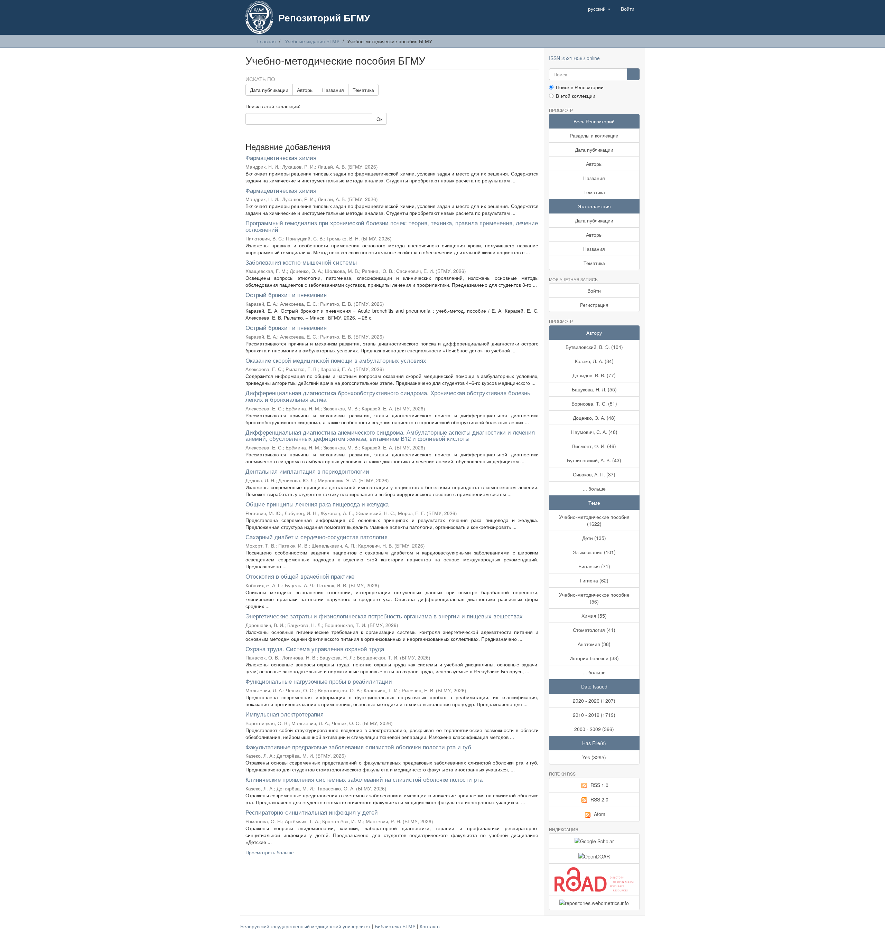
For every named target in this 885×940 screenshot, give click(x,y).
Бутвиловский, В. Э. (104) (594, 346)
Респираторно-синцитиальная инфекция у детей (311, 812)
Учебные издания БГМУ (312, 41)
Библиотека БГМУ (396, 926)
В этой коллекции (575, 95)
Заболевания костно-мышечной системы (301, 262)
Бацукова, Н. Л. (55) (594, 389)
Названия (333, 89)
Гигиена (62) (594, 580)
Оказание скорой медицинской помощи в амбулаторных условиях (335, 360)
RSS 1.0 (599, 784)
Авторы (305, 89)
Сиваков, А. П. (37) (594, 474)
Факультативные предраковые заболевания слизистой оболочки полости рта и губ (358, 746)
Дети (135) (594, 537)
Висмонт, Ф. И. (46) (594, 446)
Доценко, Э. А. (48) (594, 417)
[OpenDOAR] (594, 855)
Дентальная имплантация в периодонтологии (307, 471)
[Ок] (633, 74)
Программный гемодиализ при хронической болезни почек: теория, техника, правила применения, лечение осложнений (391, 226)
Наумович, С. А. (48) (594, 431)
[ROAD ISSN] (594, 879)
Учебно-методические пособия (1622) (594, 520)
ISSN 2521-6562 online (574, 58)
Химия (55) (594, 615)
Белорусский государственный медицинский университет (306, 926)
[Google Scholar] (594, 840)
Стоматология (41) (594, 629)
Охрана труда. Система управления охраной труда (314, 648)
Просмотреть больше (269, 852)
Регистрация (594, 304)
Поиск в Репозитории (580, 87)
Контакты (430, 926)
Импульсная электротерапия (284, 714)
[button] (599, 8)
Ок (379, 118)
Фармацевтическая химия (280, 157)
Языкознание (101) (594, 552)
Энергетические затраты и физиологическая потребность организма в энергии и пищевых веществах (384, 615)
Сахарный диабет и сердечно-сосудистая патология (316, 536)
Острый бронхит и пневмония (286, 294)
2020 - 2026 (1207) (594, 700)
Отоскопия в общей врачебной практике (299, 576)
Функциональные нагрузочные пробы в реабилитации (318, 681)
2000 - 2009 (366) (594, 728)
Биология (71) (594, 566)
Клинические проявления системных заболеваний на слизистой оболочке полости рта (364, 779)
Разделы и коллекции (594, 135)
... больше (594, 488)
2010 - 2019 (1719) (594, 714)
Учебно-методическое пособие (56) (594, 598)
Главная (266, 41)
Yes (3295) (594, 757)
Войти (594, 290)
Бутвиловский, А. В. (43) (594, 460)
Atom (599, 813)
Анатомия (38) (594, 643)
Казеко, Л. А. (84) (594, 361)
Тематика (363, 89)
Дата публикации (269, 89)
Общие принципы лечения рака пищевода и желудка (317, 504)
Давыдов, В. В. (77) (594, 375)
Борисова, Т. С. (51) (594, 403)
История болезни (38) (594, 658)
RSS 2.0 (599, 799)
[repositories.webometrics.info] (594, 902)
